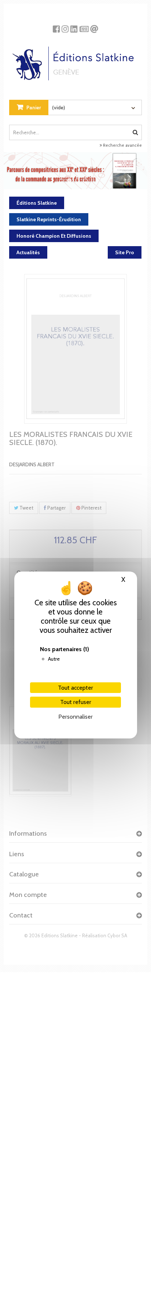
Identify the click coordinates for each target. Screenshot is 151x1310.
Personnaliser (75, 716)
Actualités (28, 252)
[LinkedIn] (73, 26)
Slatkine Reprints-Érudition (48, 219)
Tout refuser (75, 701)
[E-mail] (94, 26)
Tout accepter (75, 687)
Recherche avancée (122, 145)
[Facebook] (56, 26)
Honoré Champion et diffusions (53, 236)
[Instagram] (65, 26)
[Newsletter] (84, 26)
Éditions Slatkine (36, 203)
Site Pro (124, 252)
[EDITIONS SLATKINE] (76, 60)
